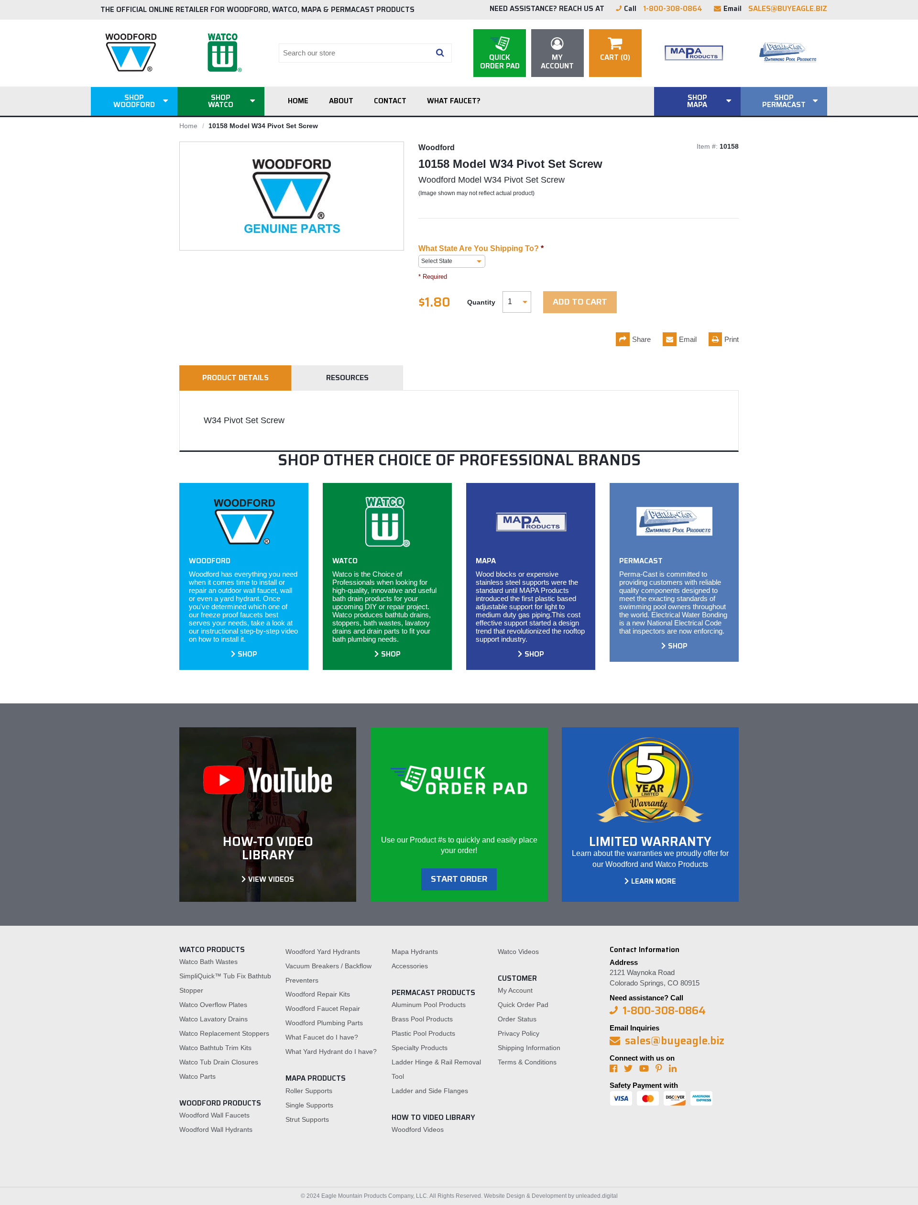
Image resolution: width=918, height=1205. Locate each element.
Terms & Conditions (527, 1062)
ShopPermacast (784, 101)
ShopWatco (220, 101)
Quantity (481, 302)
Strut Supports (307, 1119)
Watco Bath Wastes (208, 961)
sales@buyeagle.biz (787, 8)
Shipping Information (529, 1048)
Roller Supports (308, 1091)
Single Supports (309, 1105)
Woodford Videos (418, 1129)
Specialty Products (420, 1048)
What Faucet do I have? (321, 1037)
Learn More (653, 881)
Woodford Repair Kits (317, 994)
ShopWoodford (134, 101)
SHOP (247, 654)
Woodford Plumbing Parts (324, 1023)
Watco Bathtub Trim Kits (215, 1048)
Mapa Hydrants (415, 951)
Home (298, 101)
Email (688, 339)
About (341, 101)
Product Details (235, 377)
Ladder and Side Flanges (430, 1091)
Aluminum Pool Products (429, 1004)
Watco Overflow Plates (213, 1004)
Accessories (410, 966)
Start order (459, 879)
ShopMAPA (697, 101)
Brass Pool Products (422, 1019)
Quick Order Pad (523, 1004)
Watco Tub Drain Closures (218, 1062)
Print (731, 339)
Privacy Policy (518, 1033)
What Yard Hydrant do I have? (331, 1051)
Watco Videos (518, 951)
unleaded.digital (597, 1196)
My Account (515, 990)
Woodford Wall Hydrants (215, 1129)
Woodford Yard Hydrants (322, 951)
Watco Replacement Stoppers (224, 1033)
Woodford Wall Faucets (214, 1115)
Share (641, 339)
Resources (347, 377)
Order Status (517, 1019)
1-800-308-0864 (672, 8)
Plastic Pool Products (423, 1033)
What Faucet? (454, 101)
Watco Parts (197, 1076)
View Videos (271, 879)
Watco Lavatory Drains (213, 1019)
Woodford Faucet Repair (322, 1008)
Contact (390, 101)
